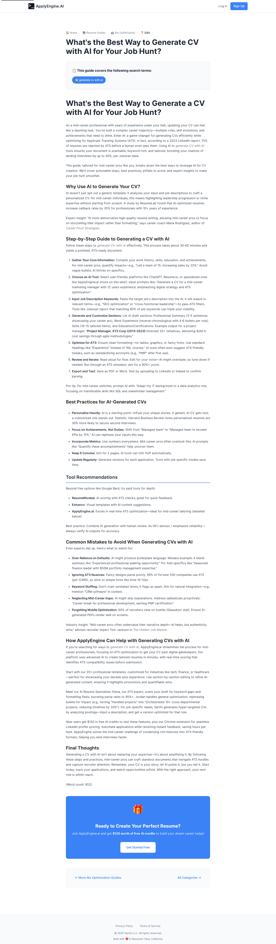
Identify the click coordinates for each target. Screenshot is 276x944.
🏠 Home (71, 32)
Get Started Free (138, 847)
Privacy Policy (124, 925)
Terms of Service (150, 925)
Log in (223, 6)
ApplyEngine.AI (50, 6)
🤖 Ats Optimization (123, 32)
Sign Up (239, 6)
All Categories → (189, 877)
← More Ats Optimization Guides (98, 877)
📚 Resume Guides (93, 32)
